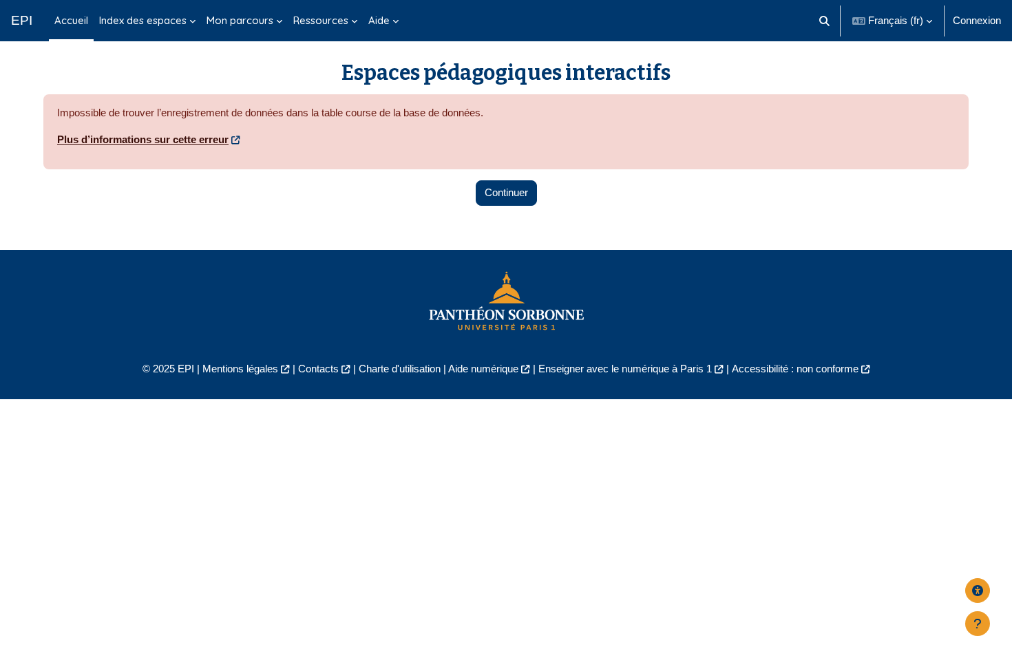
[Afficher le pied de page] (977, 623)
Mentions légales (240, 368)
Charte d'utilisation (400, 368)
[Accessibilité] (977, 590)
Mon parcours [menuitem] (240, 20)
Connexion (977, 20)
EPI (21, 20)
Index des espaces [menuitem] (143, 20)
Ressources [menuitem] (320, 20)
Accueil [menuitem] (71, 20)
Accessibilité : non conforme (795, 368)
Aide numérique (483, 368)
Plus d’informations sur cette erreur (143, 139)
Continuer (506, 192)
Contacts (318, 368)
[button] (825, 20)
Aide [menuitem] (379, 20)
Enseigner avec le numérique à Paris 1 (625, 368)
